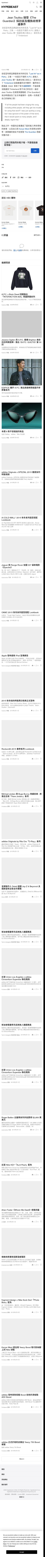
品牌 (36, 11)
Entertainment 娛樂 (7, 1265)
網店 (41, 11)
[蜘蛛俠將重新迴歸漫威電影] (22, 1241)
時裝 (3, 11)
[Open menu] (41, 7)
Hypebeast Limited (12, 1490)
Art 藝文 (4, 1222)
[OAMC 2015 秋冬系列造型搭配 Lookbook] (22, 597)
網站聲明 (7, 1494)
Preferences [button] (11, 1546)
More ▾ (21, 1459)
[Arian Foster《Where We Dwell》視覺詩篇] (22, 1194)
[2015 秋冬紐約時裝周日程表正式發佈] (22, 685)
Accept (22, 1552)
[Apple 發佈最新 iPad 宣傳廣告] (22, 640)
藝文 (12, 11)
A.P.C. (7, 186)
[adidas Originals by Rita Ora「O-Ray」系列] (22, 825)
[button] (41, 70)
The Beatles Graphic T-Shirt (8, 224)
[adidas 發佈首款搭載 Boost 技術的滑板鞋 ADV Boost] (22, 1379)
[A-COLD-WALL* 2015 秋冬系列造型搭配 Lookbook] (22, 502)
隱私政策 (24, 156)
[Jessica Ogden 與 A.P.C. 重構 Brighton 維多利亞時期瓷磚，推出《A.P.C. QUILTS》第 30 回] (22, 324)
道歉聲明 (27, 86)
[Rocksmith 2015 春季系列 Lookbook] (22, 733)
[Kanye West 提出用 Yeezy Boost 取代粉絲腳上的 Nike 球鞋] (22, 1332)
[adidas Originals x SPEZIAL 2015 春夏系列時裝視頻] (22, 456)
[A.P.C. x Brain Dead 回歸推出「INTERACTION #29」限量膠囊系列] (22, 278)
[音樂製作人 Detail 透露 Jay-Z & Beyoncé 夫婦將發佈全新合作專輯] (22, 871)
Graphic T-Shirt (22, 224)
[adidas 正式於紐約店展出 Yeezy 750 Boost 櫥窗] (22, 1426)
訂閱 (35, 151)
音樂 (22, 11)
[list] (22, 53)
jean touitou (12, 191)
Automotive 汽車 (6, 577)
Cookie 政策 (21, 1494)
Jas (3, 167)
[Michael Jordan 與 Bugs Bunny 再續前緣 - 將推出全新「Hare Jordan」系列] (22, 778)
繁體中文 (21, 1497)
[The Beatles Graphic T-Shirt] (9, 210)
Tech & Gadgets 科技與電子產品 (11, 666)
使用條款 (18, 156)
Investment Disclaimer (32, 1494)
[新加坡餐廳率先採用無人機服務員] (22, 916)
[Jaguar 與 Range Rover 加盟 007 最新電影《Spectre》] (22, 549)
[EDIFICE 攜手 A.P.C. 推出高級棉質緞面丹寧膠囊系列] (22, 372)
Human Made (5, 222)
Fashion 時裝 (5, 69)
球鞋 (7, 11)
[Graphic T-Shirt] (25, 210)
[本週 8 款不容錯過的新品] (22, 416)
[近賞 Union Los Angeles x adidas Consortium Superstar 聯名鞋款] (22, 961)
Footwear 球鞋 (6, 806)
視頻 (31, 11)
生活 (26, 11)
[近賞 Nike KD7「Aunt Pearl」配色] (22, 1149)
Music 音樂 (5, 897)
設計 (17, 11)
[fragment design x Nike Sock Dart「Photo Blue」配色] (22, 1284)
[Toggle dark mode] (37, 7)
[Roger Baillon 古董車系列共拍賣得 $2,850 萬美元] (22, 1102)
